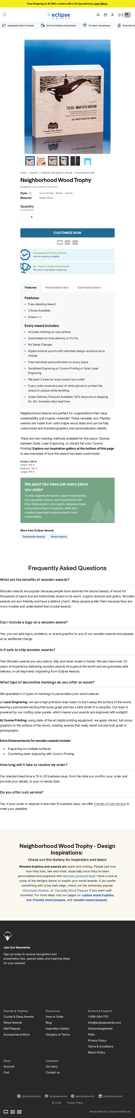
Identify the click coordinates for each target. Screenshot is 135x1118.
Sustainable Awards (34, 536)
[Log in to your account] (112, 15)
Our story (52, 1066)
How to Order (54, 1016)
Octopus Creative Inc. (119, 1111)
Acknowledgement (100, 1028)
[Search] (98, 15)
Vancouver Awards (35, 890)
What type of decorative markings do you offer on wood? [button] (47, 682)
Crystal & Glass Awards (19, 1016)
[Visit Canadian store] (120, 15)
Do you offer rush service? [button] (21, 792)
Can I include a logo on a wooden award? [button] (34, 622)
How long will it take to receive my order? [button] (33, 765)
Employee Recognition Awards (56, 172)
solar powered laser (81, 876)
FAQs (91, 1034)
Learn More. (101, 3)
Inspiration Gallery (57, 1028)
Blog (49, 1022)
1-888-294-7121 (98, 1016)
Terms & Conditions (100, 1046)
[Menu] (4, 14)
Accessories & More (17, 1034)
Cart (6, 1072)
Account (9, 1066)
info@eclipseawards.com (104, 1022)
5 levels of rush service (110, 804)
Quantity (27, 206)
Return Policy (96, 1052)
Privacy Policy (97, 1040)
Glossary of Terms (58, 1034)
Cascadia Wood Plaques (71, 890)
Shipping (25, 186)
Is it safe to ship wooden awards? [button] (27, 650)
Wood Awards (59, 536)
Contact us (53, 1072)
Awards (34, 172)
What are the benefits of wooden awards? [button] (34, 580)
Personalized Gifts (85, 172)
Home (23, 172)
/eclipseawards (58, 1096)
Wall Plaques (12, 1028)
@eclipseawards (31, 1096)
